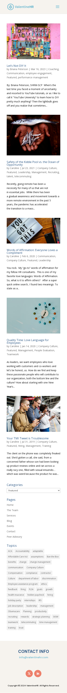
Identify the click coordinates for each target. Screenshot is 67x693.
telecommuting (22, 176)
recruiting (12, 616)
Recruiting (53, 172)
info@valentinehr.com (33, 657)
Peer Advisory (14, 536)
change (22, 561)
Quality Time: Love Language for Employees (28, 341)
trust (21, 627)
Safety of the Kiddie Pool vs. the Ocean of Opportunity (33, 163)
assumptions (37, 556)
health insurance (16, 594)
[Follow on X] (29, 673)
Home (10, 504)
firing (23, 589)
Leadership (24, 172)
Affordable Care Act (17, 556)
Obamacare (14, 611)
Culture (11, 578)
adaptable (38, 551)
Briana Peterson (19, 69)
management (46, 605)
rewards (25, 616)
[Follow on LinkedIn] (37, 673)
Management (39, 172)
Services (11, 515)
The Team (12, 510)
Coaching (53, 69)
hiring (50, 594)
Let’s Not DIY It (16, 66)
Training (46, 445)
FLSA (31, 589)
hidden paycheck (35, 594)
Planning (27, 611)
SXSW (55, 616)
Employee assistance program (23, 584)
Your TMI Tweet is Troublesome (28, 438)
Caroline (14, 168)
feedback (12, 589)
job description (15, 605)
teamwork (13, 622)
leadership (31, 605)
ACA (10, 551)
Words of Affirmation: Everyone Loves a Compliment (32, 251)
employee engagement (39, 73)
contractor (46, 573)
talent (10, 176)
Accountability (22, 551)
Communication (15, 73)
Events (10, 526)
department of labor (29, 578)
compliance (31, 573)
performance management (33, 77)
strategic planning (41, 616)
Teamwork (13, 354)
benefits (12, 561)
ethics (44, 584)
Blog (9, 520)
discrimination (49, 578)
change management (40, 561)
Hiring (21, 445)
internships (29, 600)
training (11, 627)
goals (39, 589)
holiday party (14, 600)
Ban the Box (53, 556)
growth (49, 589)
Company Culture (47, 168)
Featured (12, 77)
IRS (40, 600)
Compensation (15, 573)
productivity (41, 611)
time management (48, 622)
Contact (11, 531)
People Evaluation (44, 350)
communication (15, 567)
